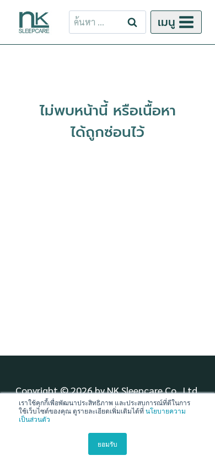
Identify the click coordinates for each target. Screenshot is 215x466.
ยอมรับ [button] (107, 443)
